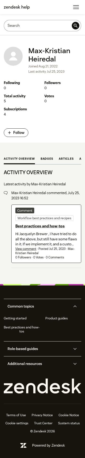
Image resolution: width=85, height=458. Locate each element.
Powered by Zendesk (48, 445)
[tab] (19, 159)
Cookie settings (16, 423)
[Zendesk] (42, 386)
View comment (25, 249)
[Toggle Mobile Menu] (76, 7)
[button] (39, 306)
